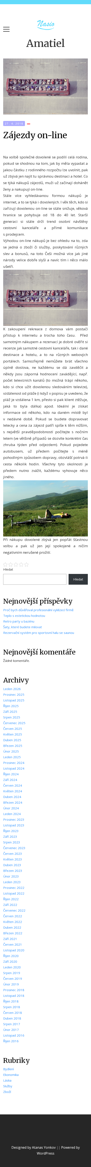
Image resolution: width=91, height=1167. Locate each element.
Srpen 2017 (11, 1024)
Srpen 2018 (11, 1007)
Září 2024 (10, 780)
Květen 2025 (12, 734)
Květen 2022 (12, 922)
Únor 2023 (11, 876)
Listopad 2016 (13, 1035)
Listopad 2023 (13, 825)
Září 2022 (10, 905)
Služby (7, 1086)
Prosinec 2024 (13, 763)
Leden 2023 (12, 882)
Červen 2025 (12, 728)
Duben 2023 (12, 865)
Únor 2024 (11, 808)
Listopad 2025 (13, 700)
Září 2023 (10, 836)
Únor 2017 (11, 1030)
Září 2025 (10, 711)
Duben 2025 (12, 740)
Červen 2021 (12, 944)
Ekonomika (11, 1075)
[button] (6, 28)
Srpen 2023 (11, 842)
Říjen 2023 (11, 831)
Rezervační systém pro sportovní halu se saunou (38, 633)
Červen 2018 (12, 1012)
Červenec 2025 (14, 723)
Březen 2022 (12, 933)
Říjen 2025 (11, 706)
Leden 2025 (12, 757)
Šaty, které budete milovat (22, 627)
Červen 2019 (12, 978)
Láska (7, 1080)
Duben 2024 (12, 797)
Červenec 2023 (14, 848)
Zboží (7, 1092)
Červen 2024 (12, 785)
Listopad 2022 (13, 893)
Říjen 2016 (11, 1041)
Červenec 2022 (14, 910)
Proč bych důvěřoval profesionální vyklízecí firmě (38, 610)
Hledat (8, 569)
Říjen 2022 (11, 899)
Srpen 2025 (11, 717)
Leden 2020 (12, 967)
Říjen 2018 (11, 1001)
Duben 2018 (12, 1018)
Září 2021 (10, 939)
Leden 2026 (12, 689)
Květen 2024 (12, 791)
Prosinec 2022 (13, 888)
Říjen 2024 (11, 774)
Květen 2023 (12, 859)
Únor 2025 (11, 751)
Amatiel (45, 43)
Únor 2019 (11, 984)
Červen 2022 (12, 916)
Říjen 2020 (11, 956)
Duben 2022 (12, 927)
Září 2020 (10, 961)
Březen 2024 (12, 802)
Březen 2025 (12, 745)
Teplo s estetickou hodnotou (24, 615)
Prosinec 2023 (13, 819)
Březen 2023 (12, 870)
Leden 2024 (12, 814)
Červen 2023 (12, 853)
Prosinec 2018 (13, 990)
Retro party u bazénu (18, 621)
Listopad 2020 (13, 950)
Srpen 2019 (11, 973)
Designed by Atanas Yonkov (34, 1147)
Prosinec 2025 (13, 694)
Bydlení (8, 1069)
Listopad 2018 (13, 995)
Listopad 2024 (13, 768)
